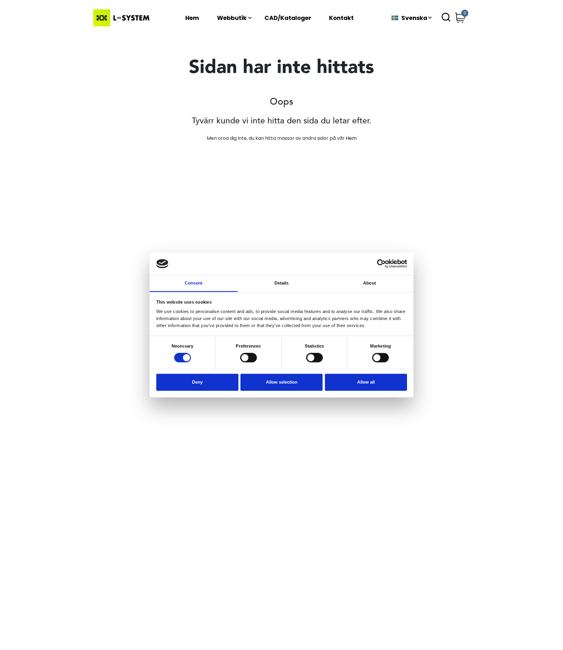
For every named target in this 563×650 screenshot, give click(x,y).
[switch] (248, 358)
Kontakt (341, 18)
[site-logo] (122, 17)
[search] (446, 18)
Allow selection (281, 382)
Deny (197, 382)
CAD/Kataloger (287, 18)
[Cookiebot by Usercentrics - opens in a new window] (381, 263)
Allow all (366, 382)
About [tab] (369, 282)
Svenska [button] (414, 18)
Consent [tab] (193, 282)
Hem (192, 18)
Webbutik (232, 18)
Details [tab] (281, 282)
